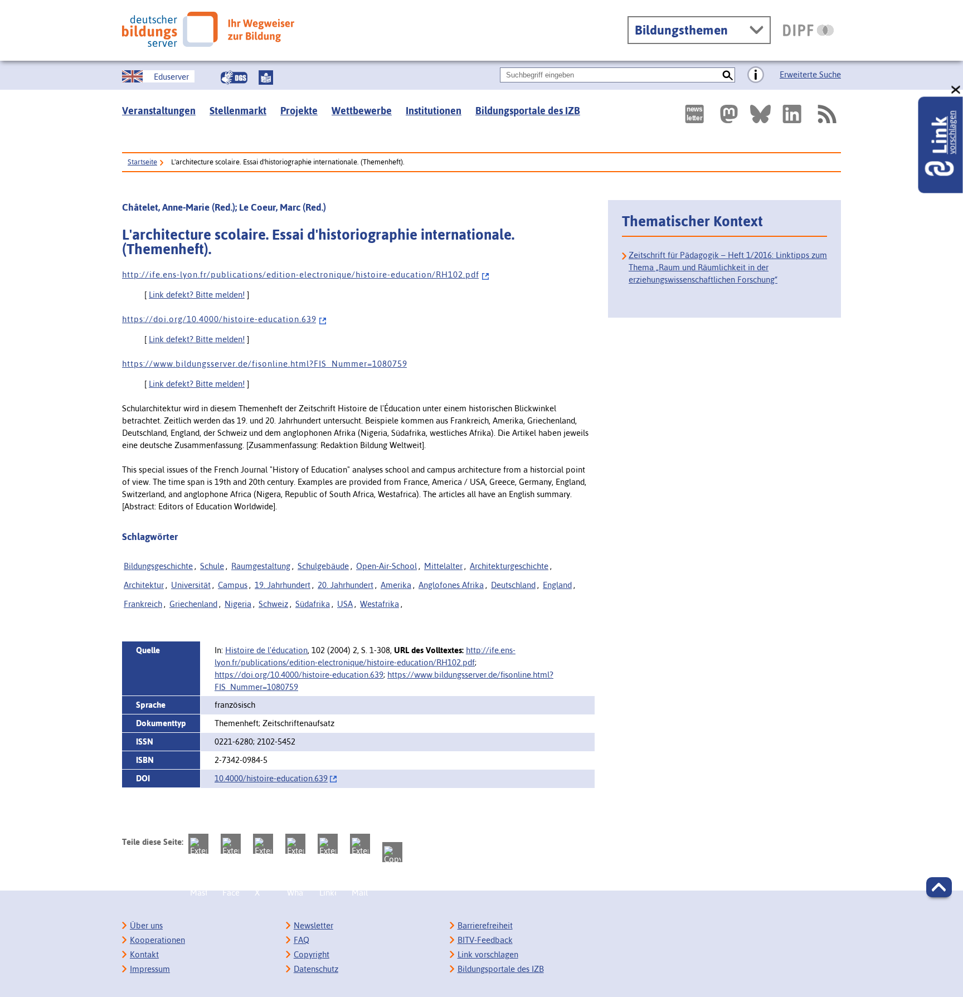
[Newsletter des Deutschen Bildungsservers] (694, 114)
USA (345, 604)
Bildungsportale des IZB (527, 110)
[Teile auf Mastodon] (198, 844)
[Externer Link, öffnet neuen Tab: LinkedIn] (791, 114)
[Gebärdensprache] (234, 77)
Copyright (311, 954)
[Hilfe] (756, 75)
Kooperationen (157, 940)
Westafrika (379, 604)
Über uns (146, 925)
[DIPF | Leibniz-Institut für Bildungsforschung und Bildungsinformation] (808, 30)
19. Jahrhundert (282, 585)
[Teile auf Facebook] (231, 844)
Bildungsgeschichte (158, 566)
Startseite (142, 162)
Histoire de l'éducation (266, 650)
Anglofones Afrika (451, 585)
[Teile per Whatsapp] (295, 844)
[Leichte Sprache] (266, 77)
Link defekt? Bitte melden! (197, 294)
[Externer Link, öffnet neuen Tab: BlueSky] (760, 114)
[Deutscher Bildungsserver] (208, 29)
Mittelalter (443, 566)
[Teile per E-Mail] (360, 844)
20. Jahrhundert (345, 585)
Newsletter (313, 925)
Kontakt (144, 954)
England (557, 585)
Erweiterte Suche (810, 74)
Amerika (396, 585)
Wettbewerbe (362, 110)
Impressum (150, 969)
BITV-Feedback (485, 940)
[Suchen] (728, 75)
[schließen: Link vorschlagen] (956, 90)
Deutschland (513, 585)
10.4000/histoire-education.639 (271, 778)
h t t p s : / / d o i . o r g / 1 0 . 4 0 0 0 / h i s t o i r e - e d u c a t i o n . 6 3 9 (219, 319)
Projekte (299, 110)
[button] (939, 887)
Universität (191, 585)
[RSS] (826, 114)
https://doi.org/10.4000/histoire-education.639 (299, 674)
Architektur (144, 585)
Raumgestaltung (260, 566)
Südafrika (312, 604)
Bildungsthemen (681, 30)
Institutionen (433, 110)
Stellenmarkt (238, 110)
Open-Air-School (386, 566)
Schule (212, 566)
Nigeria (238, 604)
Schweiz (273, 604)
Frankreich (143, 604)
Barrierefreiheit (485, 925)
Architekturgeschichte (509, 566)
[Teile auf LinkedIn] (328, 844)
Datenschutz (316, 969)
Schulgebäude (323, 566)
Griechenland (193, 604)
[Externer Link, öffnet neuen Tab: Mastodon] (728, 114)
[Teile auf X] (263, 844)
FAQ (301, 940)
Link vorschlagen (488, 954)
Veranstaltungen (159, 110)
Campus (232, 585)
